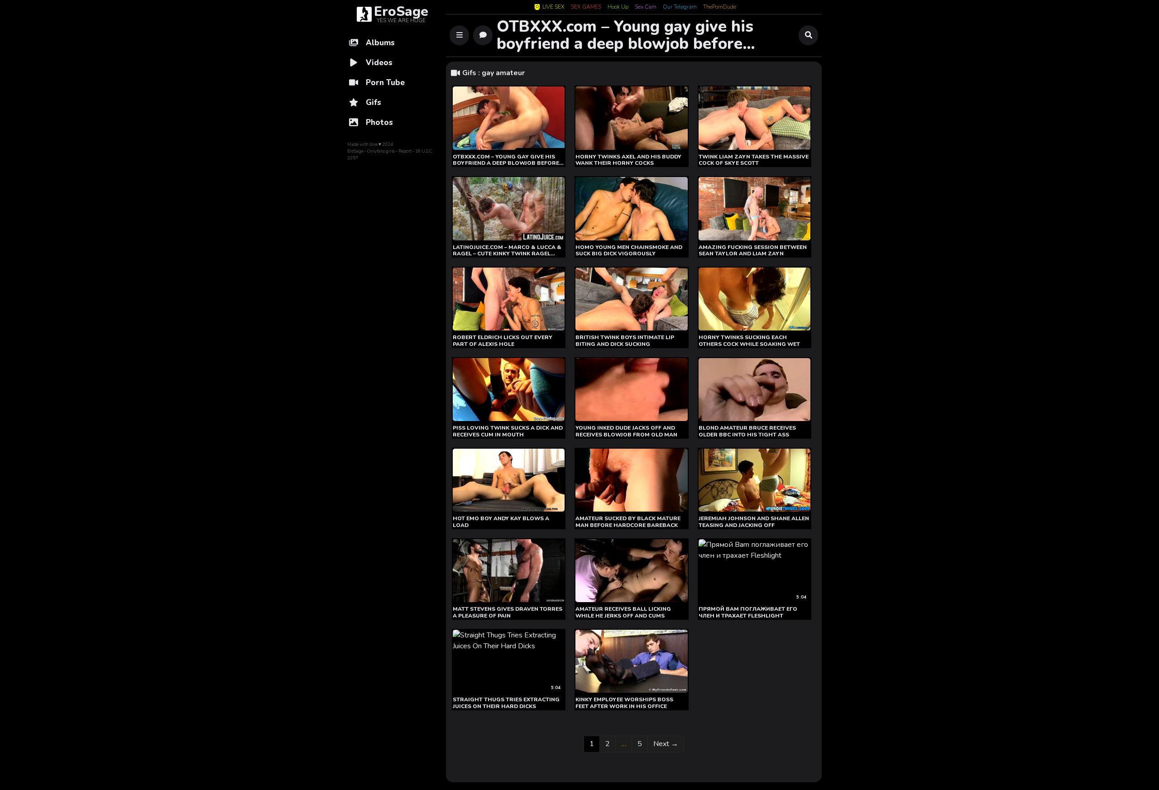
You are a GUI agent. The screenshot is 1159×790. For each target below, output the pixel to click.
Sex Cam (645, 7)
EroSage (355, 151)
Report (405, 151)
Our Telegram (680, 7)
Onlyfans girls (381, 151)
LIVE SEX (553, 7)
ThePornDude (719, 7)
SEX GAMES (586, 7)
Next (665, 744)
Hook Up (618, 7)
